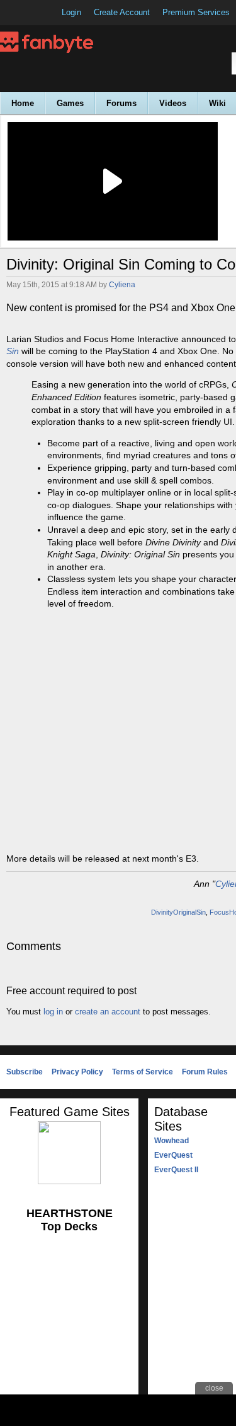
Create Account (122, 12)
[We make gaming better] (40, 12)
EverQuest (173, 1155)
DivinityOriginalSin (178, 912)
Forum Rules (205, 1071)
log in (53, 1011)
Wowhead (171, 1140)
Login (71, 12)
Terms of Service (142, 1071)
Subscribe (24, 1071)
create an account (107, 1011)
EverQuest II (176, 1169)
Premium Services (196, 12)
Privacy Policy (77, 1071)
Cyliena (122, 284)
